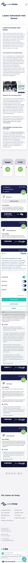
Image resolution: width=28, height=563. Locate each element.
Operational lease (5, 515)
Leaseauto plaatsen (6, 510)
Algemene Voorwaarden (7, 520)
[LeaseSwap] (14, 561)
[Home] (9, 4)
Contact (3, 517)
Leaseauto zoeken (19, 512)
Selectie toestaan (14, 303)
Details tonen (20, 295)
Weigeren (14, 308)
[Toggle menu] (26, 4)
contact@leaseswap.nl (7, 540)
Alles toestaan (14, 299)
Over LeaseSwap (5, 512)
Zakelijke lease (18, 510)
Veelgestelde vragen (20, 517)
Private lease (18, 515)
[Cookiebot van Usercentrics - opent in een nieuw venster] (20, 254)
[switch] (24, 281)
